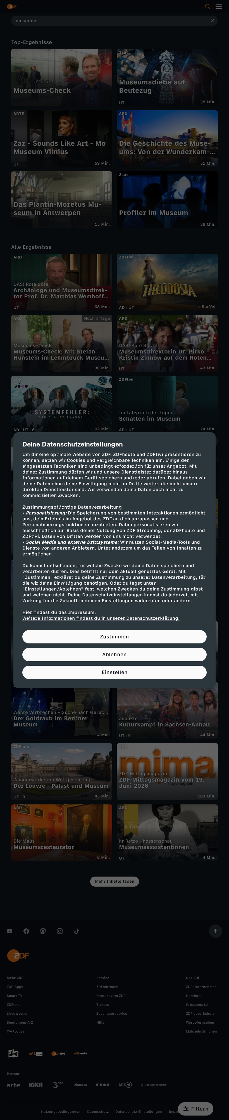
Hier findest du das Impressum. (59, 612)
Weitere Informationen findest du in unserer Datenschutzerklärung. (101, 618)
